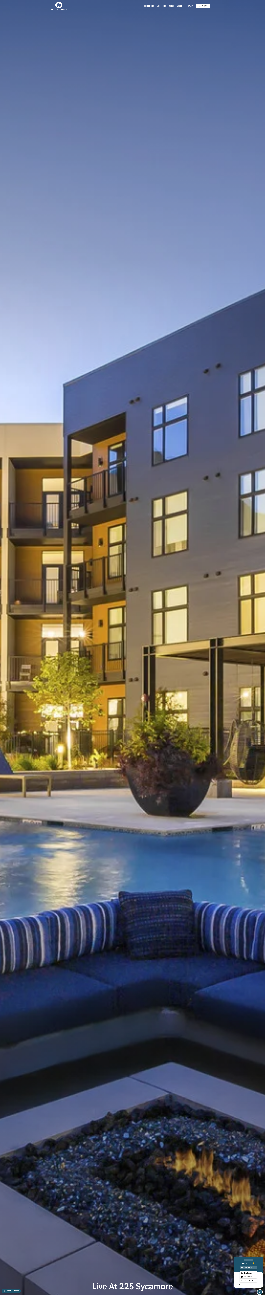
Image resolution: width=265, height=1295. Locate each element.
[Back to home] (59, 6)
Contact (189, 6)
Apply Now (203, 6)
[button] (214, 6)
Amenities (161, 6)
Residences (149, 6)
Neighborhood (175, 6)
